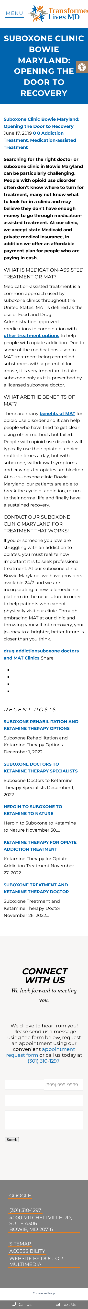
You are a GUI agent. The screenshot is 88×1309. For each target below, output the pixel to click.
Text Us (68, 1304)
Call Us (25, 1304)
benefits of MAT (57, 413)
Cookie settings (44, 1293)
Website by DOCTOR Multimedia (36, 1261)
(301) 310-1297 (43, 1061)
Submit (12, 1140)
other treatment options (31, 335)
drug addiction (20, 651)
